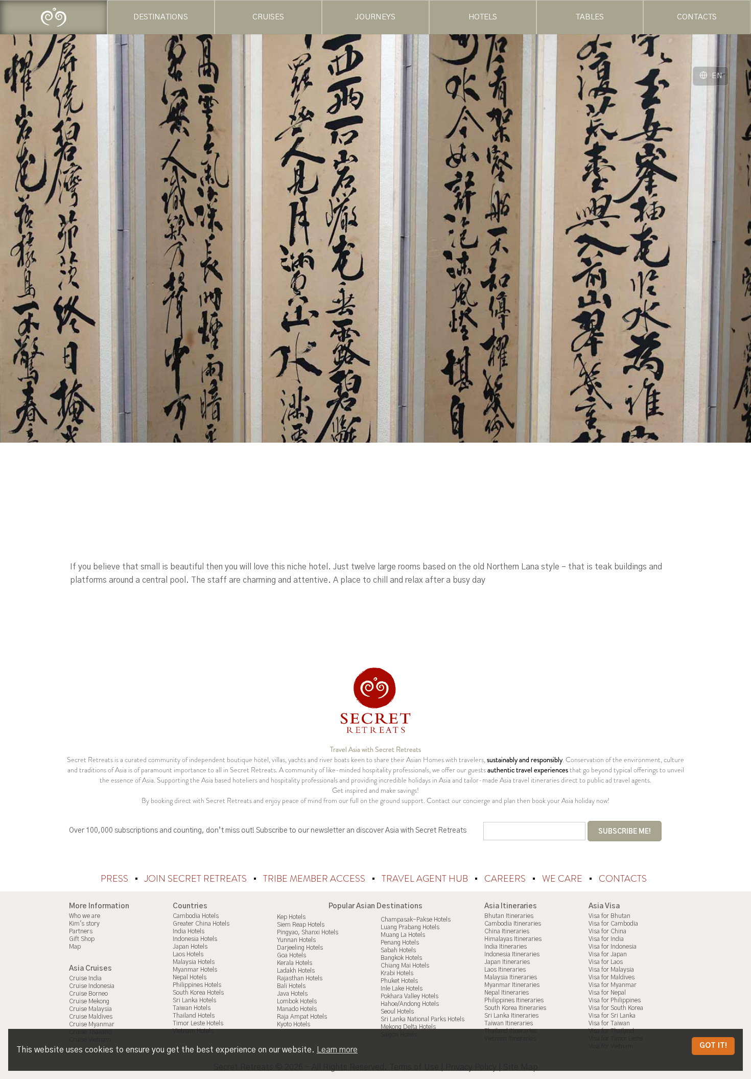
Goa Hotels (291, 955)
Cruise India (85, 978)
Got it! (713, 1045)
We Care (563, 878)
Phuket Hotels (399, 981)
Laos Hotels (188, 954)
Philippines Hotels (197, 985)
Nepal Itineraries (506, 993)
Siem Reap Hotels (300, 925)
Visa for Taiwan (609, 1023)
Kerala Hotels (294, 963)
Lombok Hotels (297, 1001)
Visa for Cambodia (613, 924)
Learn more (337, 1050)
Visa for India (606, 939)
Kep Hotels (291, 917)
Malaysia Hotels (194, 962)
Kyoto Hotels (293, 1024)
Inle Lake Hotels (402, 988)
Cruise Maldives (90, 1017)
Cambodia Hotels (196, 916)
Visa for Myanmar (613, 985)
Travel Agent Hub (426, 878)
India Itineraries (505, 947)
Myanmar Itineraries (511, 985)
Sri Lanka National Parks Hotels (422, 1019)
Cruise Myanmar (91, 1024)
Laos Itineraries (505, 970)
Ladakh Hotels (296, 971)
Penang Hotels (400, 942)
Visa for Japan (608, 954)
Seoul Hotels (397, 1011)
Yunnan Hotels (296, 940)
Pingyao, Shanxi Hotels (307, 932)
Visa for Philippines (615, 1000)
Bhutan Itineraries (508, 916)
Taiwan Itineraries (508, 1023)
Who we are (84, 916)
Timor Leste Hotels (198, 1023)
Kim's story (84, 924)
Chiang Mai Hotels (405, 965)
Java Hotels (292, 994)
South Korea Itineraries (515, 1008)
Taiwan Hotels (191, 1008)
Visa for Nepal (607, 993)
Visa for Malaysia (611, 970)
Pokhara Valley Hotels (409, 996)
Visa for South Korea (616, 1008)
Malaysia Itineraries (510, 977)
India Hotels (188, 931)
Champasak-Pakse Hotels (416, 919)
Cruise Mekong (89, 1001)
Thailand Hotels (194, 1016)
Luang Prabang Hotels (410, 927)
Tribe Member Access (315, 878)
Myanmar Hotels (195, 970)
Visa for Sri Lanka (612, 1016)
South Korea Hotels (198, 993)
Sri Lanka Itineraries (511, 1016)
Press (115, 878)
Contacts (623, 878)
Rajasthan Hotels (299, 978)
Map (75, 947)
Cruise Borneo (88, 994)
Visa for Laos (606, 962)
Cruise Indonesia (91, 986)
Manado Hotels (297, 1009)
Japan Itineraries (507, 962)
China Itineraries (506, 931)
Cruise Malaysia (90, 1009)
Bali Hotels (291, 986)
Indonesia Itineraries (511, 954)
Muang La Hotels (403, 935)
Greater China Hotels (201, 924)
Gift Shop (82, 939)
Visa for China (607, 931)
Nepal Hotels (189, 977)
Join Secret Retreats (197, 878)
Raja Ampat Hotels (302, 1017)
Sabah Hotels (398, 950)
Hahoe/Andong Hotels (410, 1004)
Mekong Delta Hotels (408, 1027)
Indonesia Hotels (195, 939)
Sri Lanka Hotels (194, 1000)
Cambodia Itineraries (512, 924)
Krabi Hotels (397, 973)
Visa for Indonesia (613, 947)
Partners (80, 931)
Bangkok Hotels (401, 958)
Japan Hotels (190, 947)
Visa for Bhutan (609, 916)
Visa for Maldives (612, 977)
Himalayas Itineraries (513, 939)
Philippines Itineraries (514, 1000)
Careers (506, 878)
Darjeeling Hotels (300, 948)
